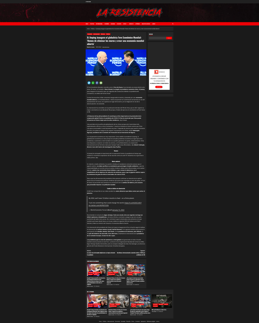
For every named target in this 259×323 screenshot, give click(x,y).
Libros (153, 24)
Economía (107, 24)
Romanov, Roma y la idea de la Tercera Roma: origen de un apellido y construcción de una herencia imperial (116, 280)
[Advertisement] (160, 56)
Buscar (151, 34)
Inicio (87, 24)
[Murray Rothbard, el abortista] (162, 301)
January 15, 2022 (118, 210)
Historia (116, 272)
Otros (124, 24)
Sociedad (113, 24)
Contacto (131, 24)
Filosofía (119, 24)
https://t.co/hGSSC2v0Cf (133, 203)
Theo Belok (154, 311)
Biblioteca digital (146, 24)
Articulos (91, 272)
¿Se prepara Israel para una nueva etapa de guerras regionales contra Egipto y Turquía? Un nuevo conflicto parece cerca (135, 280)
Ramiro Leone (90, 47)
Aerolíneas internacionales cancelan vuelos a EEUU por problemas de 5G (131, 253)
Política (92, 24)
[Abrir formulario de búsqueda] (172, 23)
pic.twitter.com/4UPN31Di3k (99, 205)
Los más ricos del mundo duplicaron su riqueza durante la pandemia (101, 253)
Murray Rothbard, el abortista (159, 310)
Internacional (99, 24)
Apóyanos (138, 24)
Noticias (103, 34)
